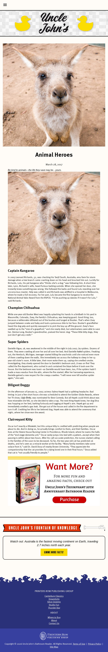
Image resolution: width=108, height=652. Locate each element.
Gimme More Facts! (54, 552)
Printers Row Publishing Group (54, 591)
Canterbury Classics (54, 596)
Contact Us (54, 623)
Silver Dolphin (54, 602)
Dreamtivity (54, 599)
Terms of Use (79, 644)
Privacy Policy (94, 644)
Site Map (54, 647)
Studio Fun (54, 605)
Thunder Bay (54, 608)
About (54, 613)
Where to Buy (54, 617)
